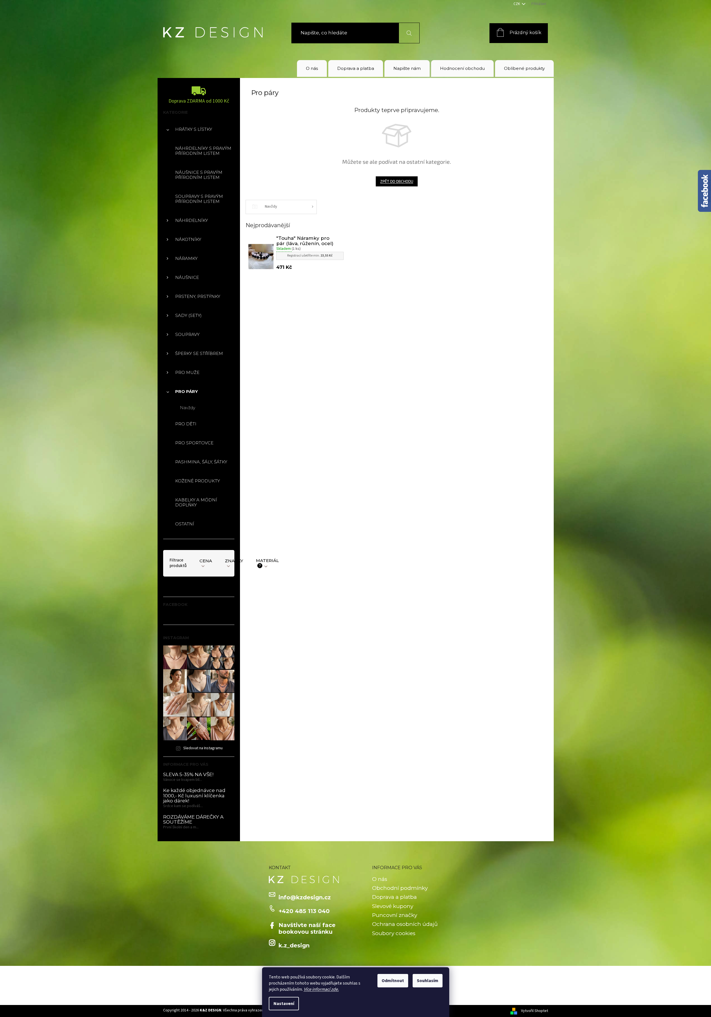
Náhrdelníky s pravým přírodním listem (203, 151)
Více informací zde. (321, 989)
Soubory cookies (393, 933)
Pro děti (185, 423)
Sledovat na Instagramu (203, 748)
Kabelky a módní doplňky (196, 502)
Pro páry (186, 391)
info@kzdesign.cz (305, 897)
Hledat (406, 32)
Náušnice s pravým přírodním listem (198, 175)
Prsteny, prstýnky (197, 296)
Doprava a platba (394, 897)
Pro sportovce (194, 442)
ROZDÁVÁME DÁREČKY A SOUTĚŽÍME (193, 819)
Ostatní (184, 524)
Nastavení (284, 1004)
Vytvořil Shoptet (534, 1011)
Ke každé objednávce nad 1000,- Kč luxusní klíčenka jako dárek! (194, 795)
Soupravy (187, 334)
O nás (379, 879)
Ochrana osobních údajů (405, 924)
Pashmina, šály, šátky (201, 461)
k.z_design (294, 945)
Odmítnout (393, 981)
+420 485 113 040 (304, 911)
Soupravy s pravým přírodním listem (199, 199)
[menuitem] (312, 68)
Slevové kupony (392, 906)
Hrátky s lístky (193, 129)
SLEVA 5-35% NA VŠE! (188, 774)
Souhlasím (427, 981)
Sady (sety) (188, 315)
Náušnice (187, 277)
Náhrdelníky (191, 220)
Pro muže (187, 372)
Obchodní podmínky (400, 888)
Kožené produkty (197, 480)
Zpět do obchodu (396, 181)
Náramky (186, 258)
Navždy (187, 407)
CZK (517, 3)
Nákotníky (188, 239)
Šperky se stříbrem (199, 353)
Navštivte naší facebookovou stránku (307, 928)
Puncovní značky (394, 915)
